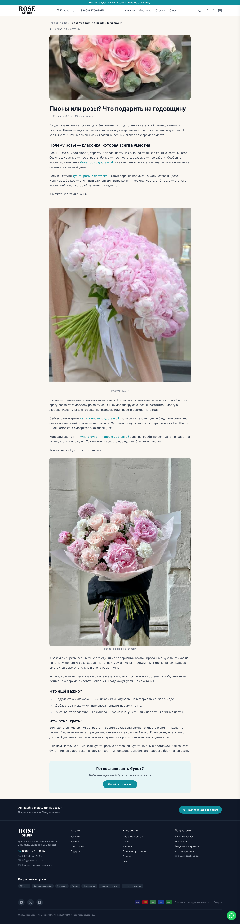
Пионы (75, 886)
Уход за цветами (184, 851)
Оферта (217, 902)
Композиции (77, 846)
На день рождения (132, 886)
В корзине (62, 886)
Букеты (74, 841)
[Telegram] (21, 902)
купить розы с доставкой (90, 176)
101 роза (24, 886)
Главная (54, 22)
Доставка (145, 10)
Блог (64, 22)
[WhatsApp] (30, 902)
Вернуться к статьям (67, 29)
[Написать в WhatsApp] (231, 915)
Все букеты (76, 836)
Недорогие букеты (109, 886)
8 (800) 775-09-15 (92, 10)
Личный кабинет (184, 836)
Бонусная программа (135, 851)
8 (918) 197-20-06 (32, 855)
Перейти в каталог (120, 784)
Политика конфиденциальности (191, 902)
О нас (173, 10)
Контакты (128, 846)
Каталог (130, 10)
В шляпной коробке (42, 886)
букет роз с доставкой (96, 162)
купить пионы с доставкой (99, 418)
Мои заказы (181, 841)
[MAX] (39, 902)
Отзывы (160, 10)
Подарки (75, 851)
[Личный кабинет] (207, 10)
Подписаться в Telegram (202, 809)
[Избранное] (213, 10)
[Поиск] (200, 10)
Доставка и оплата (133, 836)
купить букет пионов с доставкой (104, 436)
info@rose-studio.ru (32, 860)
